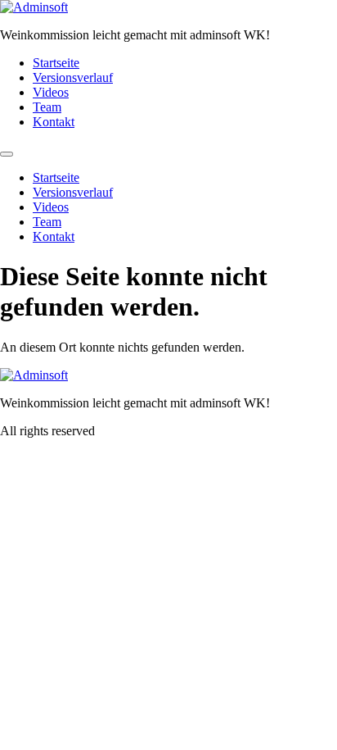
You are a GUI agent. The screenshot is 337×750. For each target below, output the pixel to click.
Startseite (56, 63)
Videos (51, 92)
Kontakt (53, 122)
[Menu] (6, 154)
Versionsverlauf (73, 77)
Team (47, 107)
